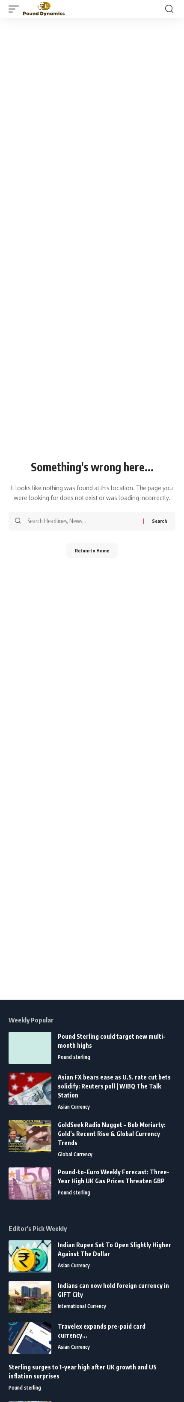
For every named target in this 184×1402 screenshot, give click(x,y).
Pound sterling (74, 1057)
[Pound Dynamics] (44, 9)
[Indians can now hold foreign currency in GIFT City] (30, 1297)
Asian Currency (74, 1107)
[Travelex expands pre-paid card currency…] (30, 1338)
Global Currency (75, 1154)
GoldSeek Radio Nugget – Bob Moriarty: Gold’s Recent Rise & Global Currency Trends (112, 1133)
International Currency (82, 1306)
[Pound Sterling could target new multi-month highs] (30, 1048)
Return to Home (92, 550)
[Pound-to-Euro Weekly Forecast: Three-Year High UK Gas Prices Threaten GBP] (30, 1183)
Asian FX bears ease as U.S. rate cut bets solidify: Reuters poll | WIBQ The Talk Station (114, 1086)
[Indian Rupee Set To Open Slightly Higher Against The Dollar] (30, 1256)
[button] (16, 9)
